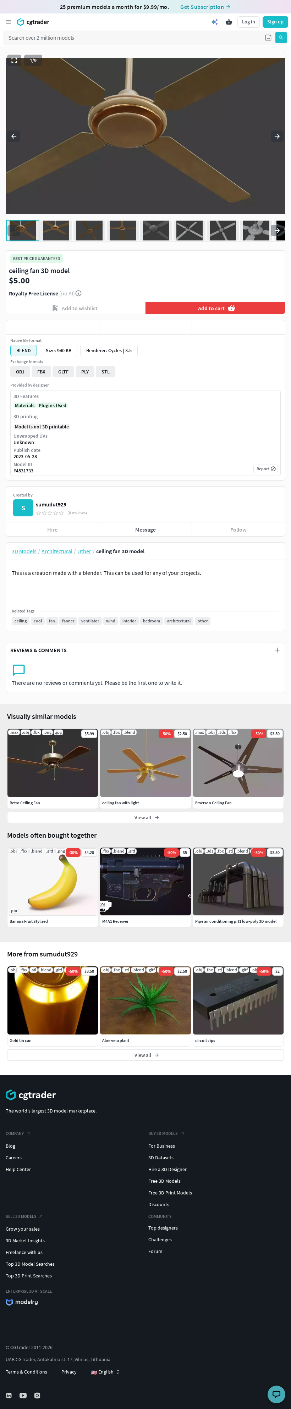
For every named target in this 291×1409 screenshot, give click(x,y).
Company (15, 1133)
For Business (161, 1146)
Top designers (163, 1228)
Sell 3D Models (21, 1216)
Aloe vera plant (115, 1040)
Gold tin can (21, 1040)
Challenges (160, 1239)
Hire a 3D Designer (167, 1169)
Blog (10, 1146)
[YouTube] (23, 1395)
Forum (155, 1251)
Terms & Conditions (26, 1372)
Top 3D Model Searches (30, 1264)
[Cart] (229, 22)
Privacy (69, 1372)
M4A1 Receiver (115, 921)
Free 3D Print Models (170, 1192)
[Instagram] (38, 1395)
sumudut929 (51, 504)
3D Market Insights (25, 1240)
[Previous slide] (13, 136)
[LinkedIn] (9, 1395)
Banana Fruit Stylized (29, 921)
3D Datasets (161, 1157)
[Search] (281, 37)
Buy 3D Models (163, 1133)
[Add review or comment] (277, 650)
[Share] (238, 327)
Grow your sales (23, 1229)
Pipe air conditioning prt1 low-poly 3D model (235, 921)
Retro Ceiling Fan (25, 802)
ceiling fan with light (120, 802)
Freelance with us (24, 1252)
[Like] (52, 327)
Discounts (158, 1204)
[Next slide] (277, 136)
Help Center (18, 1169)
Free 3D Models (164, 1181)
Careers (14, 1157)
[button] (268, 37)
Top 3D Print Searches (29, 1275)
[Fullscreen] (14, 60)
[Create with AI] (214, 22)
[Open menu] (8, 22)
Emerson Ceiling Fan (213, 802)
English (102, 1372)
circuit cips (205, 1040)
